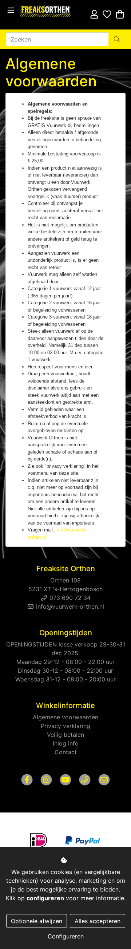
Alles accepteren (97, 921)
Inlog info (66, 743)
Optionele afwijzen (36, 921)
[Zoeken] (116, 39)
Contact (66, 752)
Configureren (66, 936)
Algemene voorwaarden (65, 717)
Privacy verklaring (65, 725)
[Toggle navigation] (11, 10)
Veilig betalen (65, 734)
